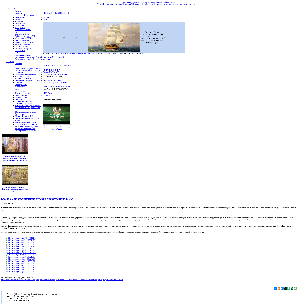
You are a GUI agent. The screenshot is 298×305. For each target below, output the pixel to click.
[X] (285, 288)
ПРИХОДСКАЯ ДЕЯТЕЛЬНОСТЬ (72, 53)
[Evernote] (288, 288)
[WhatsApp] (295, 288)
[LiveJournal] (292, 288)
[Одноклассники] (279, 288)
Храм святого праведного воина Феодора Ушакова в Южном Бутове (149, 2)
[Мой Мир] (282, 288)
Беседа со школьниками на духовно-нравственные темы (37, 198)
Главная (54, 53)
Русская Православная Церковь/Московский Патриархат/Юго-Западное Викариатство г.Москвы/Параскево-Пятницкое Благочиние (149, 4)
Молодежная (92, 53)
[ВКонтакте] (275, 288)
